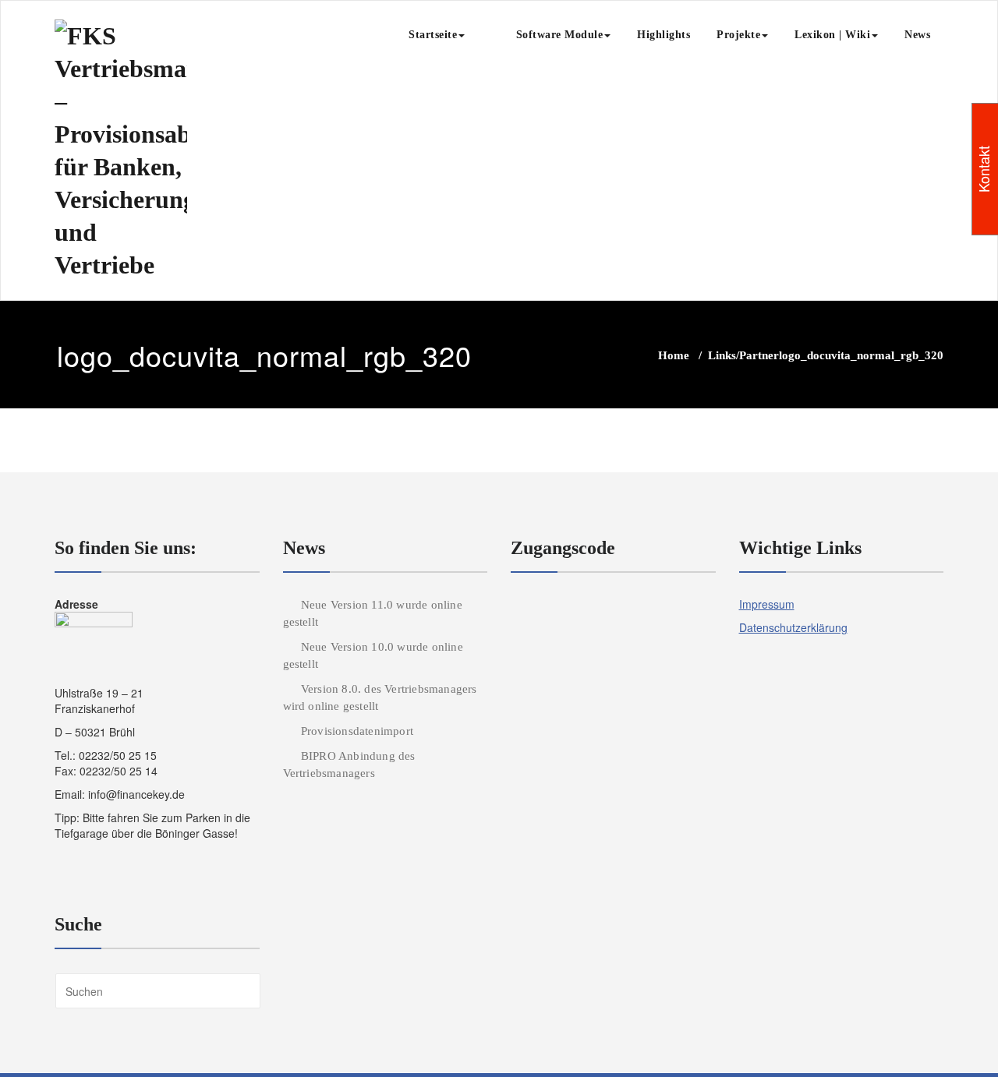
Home (673, 355)
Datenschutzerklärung (793, 627)
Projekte (738, 35)
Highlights (663, 35)
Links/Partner (743, 355)
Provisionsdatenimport (357, 731)
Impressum (767, 604)
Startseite (433, 35)
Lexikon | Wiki (832, 35)
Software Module (547, 35)
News (917, 35)
